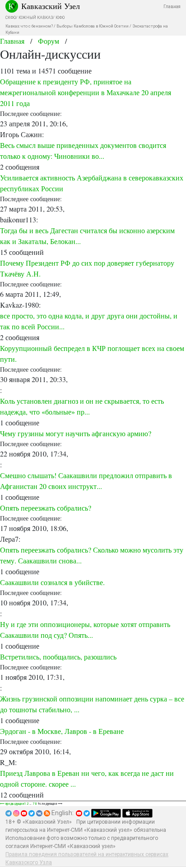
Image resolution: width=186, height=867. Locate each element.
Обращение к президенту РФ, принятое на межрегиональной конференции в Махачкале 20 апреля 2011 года (85, 92)
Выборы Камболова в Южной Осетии (92, 26)
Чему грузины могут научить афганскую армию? (75, 433)
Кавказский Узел (50, 5)
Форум (48, 41)
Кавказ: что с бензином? (29, 26)
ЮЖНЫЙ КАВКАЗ (36, 17)
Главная (172, 6)
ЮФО (60, 17)
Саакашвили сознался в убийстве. (52, 582)
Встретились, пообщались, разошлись (58, 656)
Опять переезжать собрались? (45, 507)
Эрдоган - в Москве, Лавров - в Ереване (62, 731)
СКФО (10, 17)
